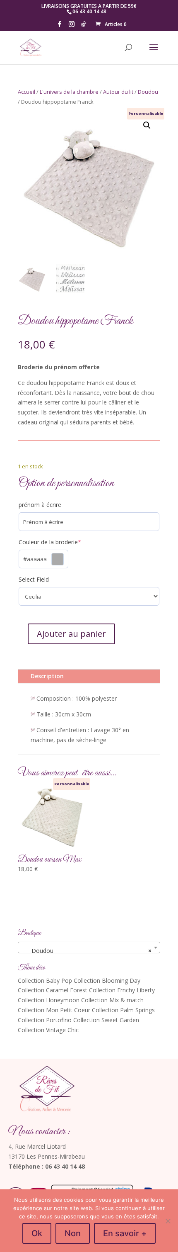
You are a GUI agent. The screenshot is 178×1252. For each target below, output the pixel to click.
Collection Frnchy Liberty (122, 990)
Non (73, 1233)
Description (47, 676)
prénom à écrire (40, 505)
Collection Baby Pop (45, 980)
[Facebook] (59, 26)
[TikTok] (83, 26)
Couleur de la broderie (62, 542)
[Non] (168, 1221)
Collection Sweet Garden (106, 1020)
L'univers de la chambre (69, 91)
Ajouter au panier (71, 633)
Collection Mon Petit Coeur (54, 1010)
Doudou (148, 91)
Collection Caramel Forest (52, 990)
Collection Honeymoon (48, 1000)
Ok (36, 1233)
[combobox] (89, 947)
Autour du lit (118, 91)
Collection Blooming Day (107, 980)
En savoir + (125, 1233)
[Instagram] (71, 26)
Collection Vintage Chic (48, 1030)
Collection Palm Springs (123, 1010)
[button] (147, 125)
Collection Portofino (45, 1020)
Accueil (26, 91)
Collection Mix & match (112, 1000)
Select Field (34, 579)
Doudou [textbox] (87, 951)
